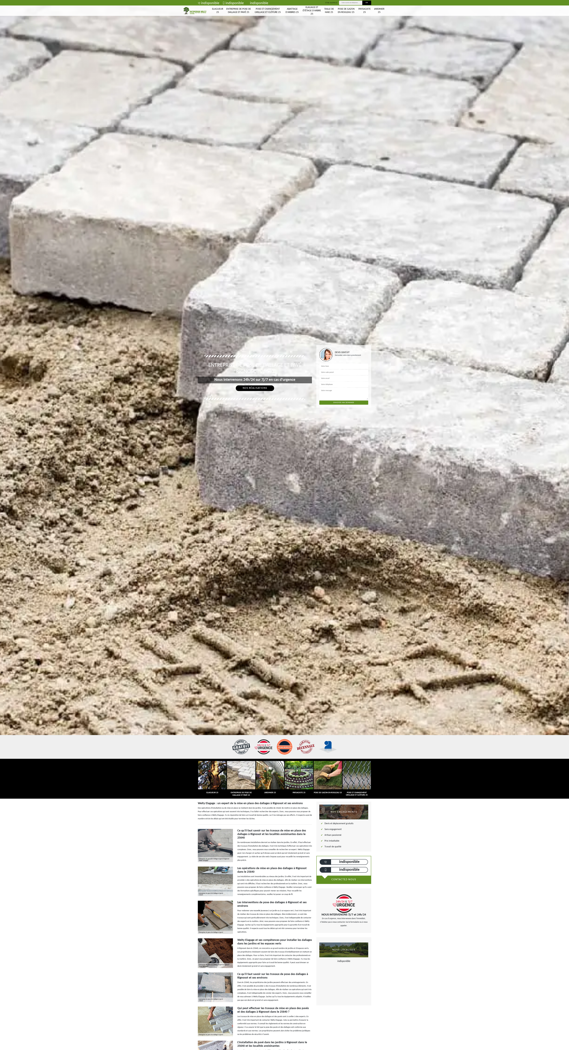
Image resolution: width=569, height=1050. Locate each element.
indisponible (210, 3)
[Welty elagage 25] (195, 11)
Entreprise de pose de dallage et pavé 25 (238, 10)
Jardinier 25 (379, 10)
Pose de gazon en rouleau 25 (346, 10)
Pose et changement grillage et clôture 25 (268, 10)
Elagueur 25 (217, 10)
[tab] (284, 420)
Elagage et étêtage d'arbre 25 (312, 10)
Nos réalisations (255, 388)
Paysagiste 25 (364, 10)
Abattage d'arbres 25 (292, 10)
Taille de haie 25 (329, 10)
